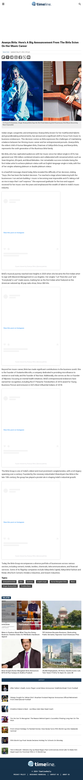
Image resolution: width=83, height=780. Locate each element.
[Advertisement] (41, 23)
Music (73, 582)
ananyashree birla (9, 582)
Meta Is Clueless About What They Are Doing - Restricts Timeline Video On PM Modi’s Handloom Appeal (21, 635)
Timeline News (26, 586)
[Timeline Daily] (41, 4)
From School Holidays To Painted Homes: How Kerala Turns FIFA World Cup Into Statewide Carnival (44, 730)
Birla (21, 582)
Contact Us (54, 774)
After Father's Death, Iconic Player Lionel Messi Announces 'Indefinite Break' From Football (44, 688)
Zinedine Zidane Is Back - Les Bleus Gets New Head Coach (31, 709)
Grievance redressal (38, 774)
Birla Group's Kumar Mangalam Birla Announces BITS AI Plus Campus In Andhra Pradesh (20, 672)
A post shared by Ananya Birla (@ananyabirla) (31, 266)
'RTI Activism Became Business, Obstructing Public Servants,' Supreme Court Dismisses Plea (60, 634)
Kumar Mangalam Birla (59, 582)
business (30, 582)
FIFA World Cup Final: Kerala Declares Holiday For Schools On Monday (36, 740)
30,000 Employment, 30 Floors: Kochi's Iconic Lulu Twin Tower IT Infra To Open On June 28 (61, 672)
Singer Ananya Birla (9, 586)
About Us (66, 774)
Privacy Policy (20, 774)
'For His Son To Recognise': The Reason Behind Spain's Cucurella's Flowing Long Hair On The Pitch (44, 719)
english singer (42, 582)
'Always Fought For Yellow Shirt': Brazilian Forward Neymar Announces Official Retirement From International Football (43, 698)
